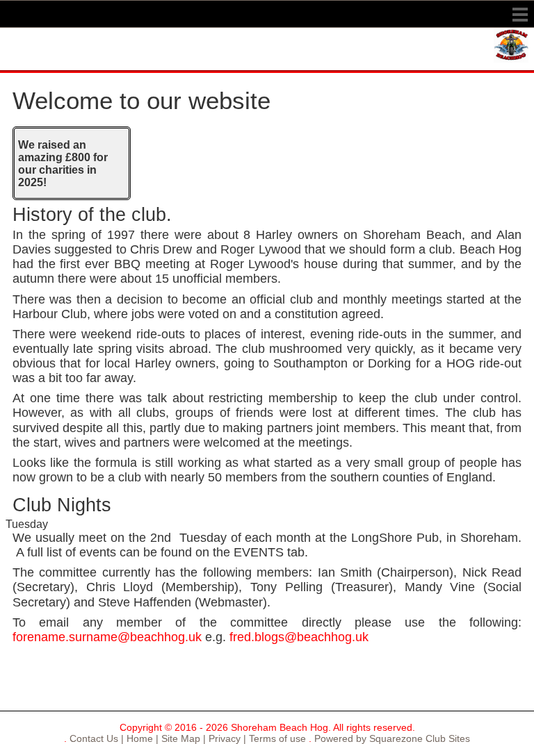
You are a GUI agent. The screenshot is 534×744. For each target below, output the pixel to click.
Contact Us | (95, 738)
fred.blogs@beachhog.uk (299, 637)
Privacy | (226, 738)
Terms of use (276, 738)
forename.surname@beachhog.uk (107, 637)
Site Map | (182, 738)
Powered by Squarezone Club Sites (392, 738)
